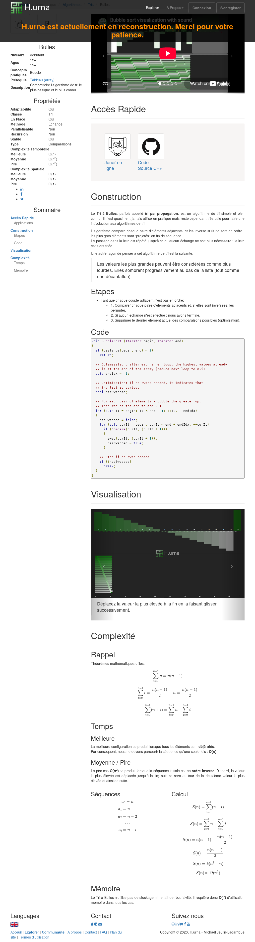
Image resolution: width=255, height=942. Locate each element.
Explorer (152, 7)
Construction (21, 230)
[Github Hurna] (174, 923)
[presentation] (168, 676)
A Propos (174, 7)
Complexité (20, 257)
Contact (91, 932)
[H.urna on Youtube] (188, 923)
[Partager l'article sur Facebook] (21, 193)
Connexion (201, 7)
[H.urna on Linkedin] (178, 923)
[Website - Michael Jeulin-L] (92, 923)
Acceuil (16, 932)
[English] (14, 923)
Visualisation (21, 250)
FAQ (103, 932)
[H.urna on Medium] (182, 923)
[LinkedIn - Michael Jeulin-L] (96, 923)
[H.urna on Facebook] (185, 923)
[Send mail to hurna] (100, 923)
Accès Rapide (22, 217)
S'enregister (230, 7)
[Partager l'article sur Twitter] (22, 198)
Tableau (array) (42, 79)
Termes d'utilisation (34, 937)
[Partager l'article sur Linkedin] (21, 188)
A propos (74, 932)
